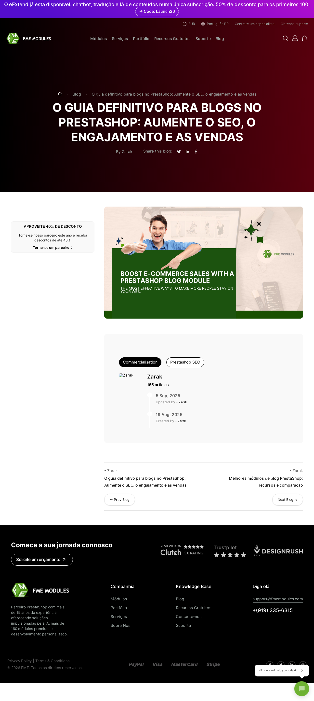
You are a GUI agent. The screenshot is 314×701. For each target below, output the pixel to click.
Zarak (154, 376)
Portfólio (141, 38)
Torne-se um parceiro (51, 248)
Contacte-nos (188, 616)
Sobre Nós (120, 625)
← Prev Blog (120, 500)
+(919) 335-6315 (273, 610)
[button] (285, 38)
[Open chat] (301, 688)
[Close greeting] (302, 670)
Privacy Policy (19, 661)
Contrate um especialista (255, 24)
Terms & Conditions (52, 661)
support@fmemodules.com (278, 599)
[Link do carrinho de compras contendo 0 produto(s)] (305, 38)
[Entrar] (295, 38)
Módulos (98, 38)
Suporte (203, 38)
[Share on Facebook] (196, 151)
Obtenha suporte (294, 24)
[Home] (60, 94)
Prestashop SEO (185, 362)
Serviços (120, 38)
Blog (220, 38)
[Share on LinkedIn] (187, 152)
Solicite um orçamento (38, 559)
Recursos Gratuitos (172, 38)
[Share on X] (179, 152)
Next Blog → (288, 500)
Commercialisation (140, 362)
